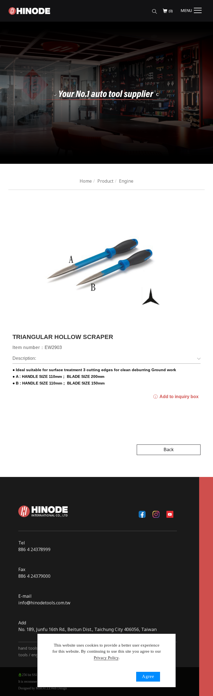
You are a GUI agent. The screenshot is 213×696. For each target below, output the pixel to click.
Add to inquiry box (178, 396)
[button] (154, 10)
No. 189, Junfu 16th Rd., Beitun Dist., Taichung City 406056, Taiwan (87, 629)
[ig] (156, 514)
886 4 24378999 (34, 549)
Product (105, 181)
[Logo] (29, 10)
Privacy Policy (106, 657)
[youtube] (170, 514)
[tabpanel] (106, 93)
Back (169, 449)
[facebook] (142, 514)
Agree (148, 676)
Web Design (59, 688)
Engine (126, 181)
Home (86, 181)
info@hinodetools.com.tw (44, 603)
